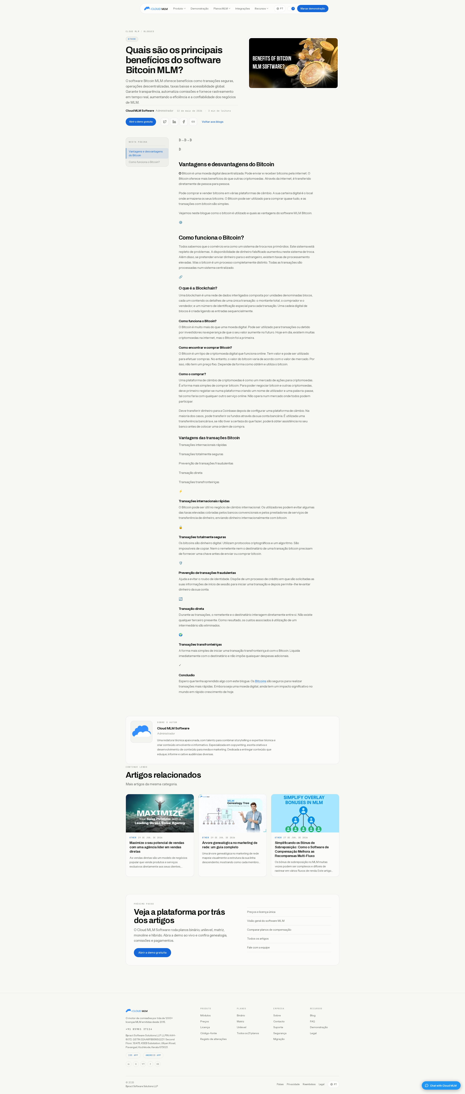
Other (132, 39)
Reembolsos (309, 1084)
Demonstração (200, 8)
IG (158, 1064)
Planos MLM (221, 8)
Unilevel (241, 1027)
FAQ (312, 1021)
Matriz (240, 1021)
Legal (313, 1033)
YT (143, 1064)
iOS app (133, 1055)
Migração (279, 1039)
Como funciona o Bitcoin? (144, 162)
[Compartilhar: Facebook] (184, 122)
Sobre (277, 1015)
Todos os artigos (258, 938)
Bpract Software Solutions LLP (142, 1086)
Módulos (205, 1015)
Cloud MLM (132, 31)
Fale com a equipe (258, 947)
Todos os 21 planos (248, 1033)
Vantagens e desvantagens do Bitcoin (146, 153)
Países (280, 1084)
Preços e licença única (261, 912)
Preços (204, 1021)
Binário (241, 1015)
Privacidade (293, 1084)
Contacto (279, 1021)
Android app (153, 1055)
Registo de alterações (213, 1039)
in (129, 1064)
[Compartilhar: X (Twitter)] (165, 122)
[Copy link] (193, 122)
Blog (313, 1015)
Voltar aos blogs (212, 121)
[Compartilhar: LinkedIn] (174, 122)
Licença (205, 1027)
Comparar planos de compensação (269, 929)
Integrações (242, 8)
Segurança (279, 1033)
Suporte (278, 1027)
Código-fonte (208, 1033)
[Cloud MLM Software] (156, 8)
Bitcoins (260, 681)
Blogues (149, 31)
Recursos (260, 8)
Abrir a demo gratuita (141, 121)
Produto (178, 8)
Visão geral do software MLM (265, 920)
